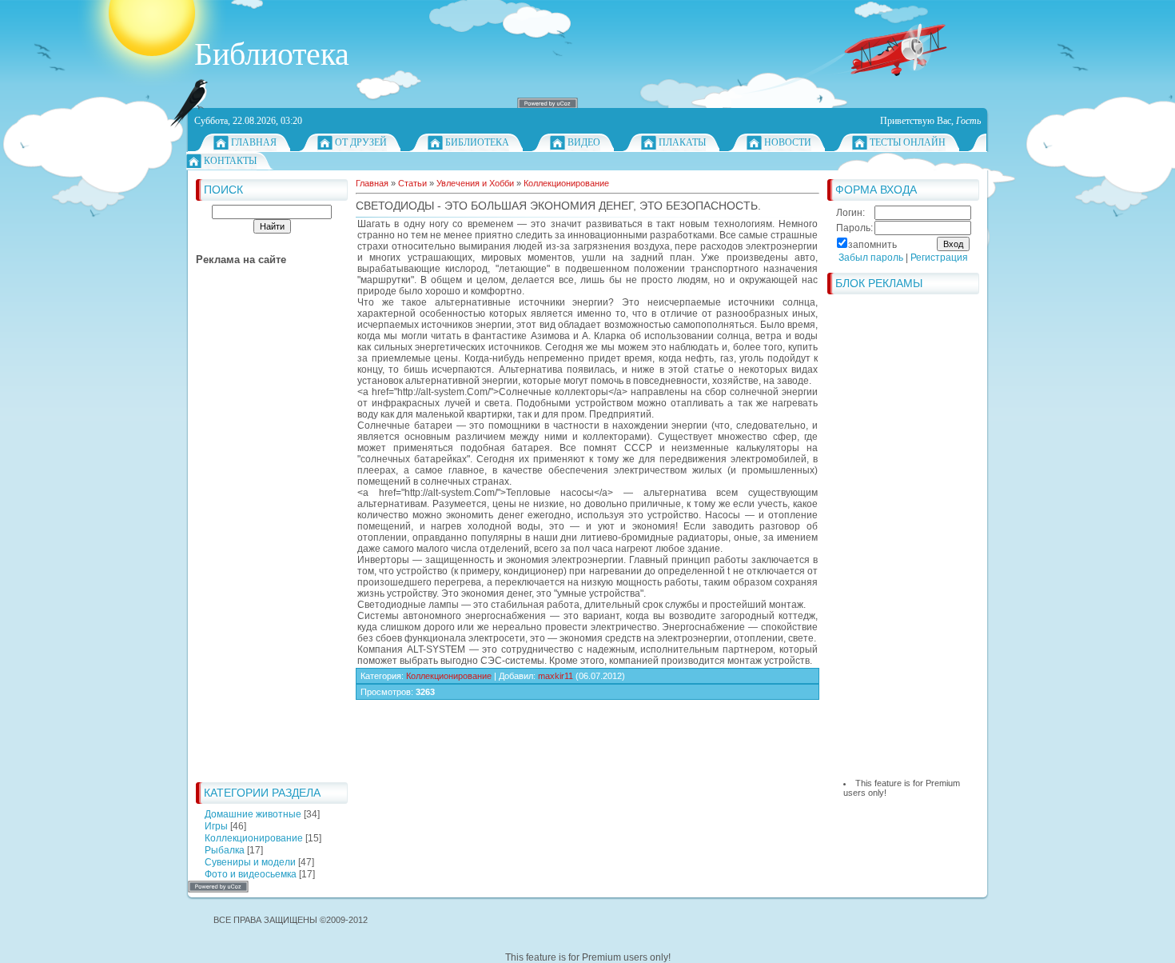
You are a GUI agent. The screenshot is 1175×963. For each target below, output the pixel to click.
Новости (787, 142)
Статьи (412, 183)
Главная (254, 142)
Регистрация (939, 257)
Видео (584, 142)
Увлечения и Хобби (475, 183)
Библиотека (477, 142)
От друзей (361, 142)
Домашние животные (253, 814)
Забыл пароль (870, 257)
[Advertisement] (260, 534)
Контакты (230, 160)
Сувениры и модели (250, 862)
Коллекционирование (254, 838)
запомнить (872, 244)
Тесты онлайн (908, 142)
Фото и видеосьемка (251, 874)
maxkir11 (555, 676)
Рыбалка (225, 850)
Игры (216, 826)
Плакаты (682, 142)
